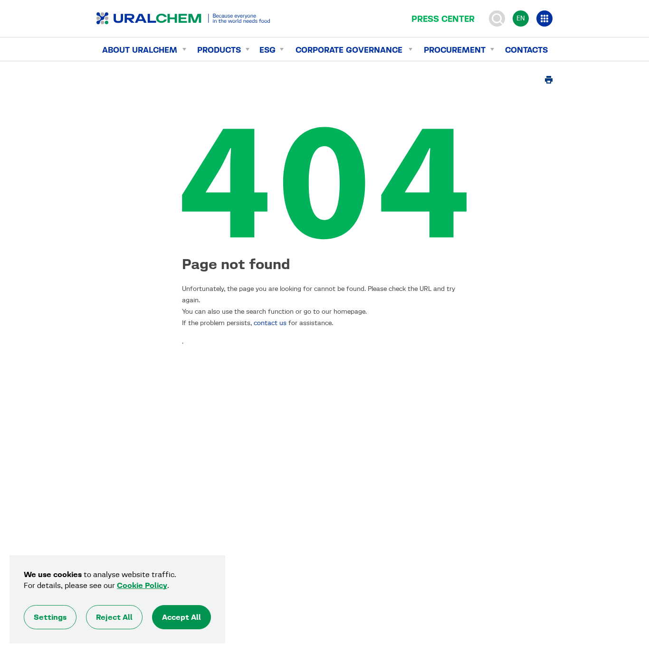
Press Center (443, 19)
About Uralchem (139, 50)
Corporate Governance (349, 50)
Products (219, 50)
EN (520, 18)
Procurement (455, 50)
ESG (267, 50)
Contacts (526, 50)
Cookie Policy (142, 585)
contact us (270, 323)
